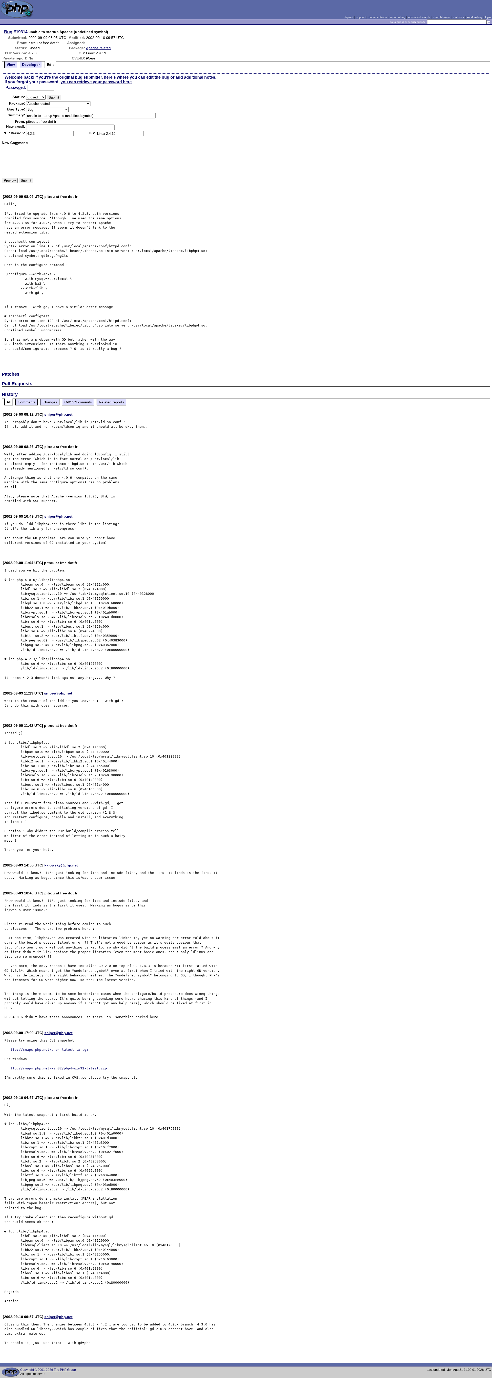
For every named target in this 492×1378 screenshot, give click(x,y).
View (11, 65)
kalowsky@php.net (61, 865)
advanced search (419, 17)
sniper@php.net (58, 414)
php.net (348, 17)
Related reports (111, 402)
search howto (441, 17)
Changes (50, 402)
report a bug (397, 17)
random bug (474, 17)
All (9, 402)
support (361, 17)
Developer (31, 65)
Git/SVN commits (78, 402)
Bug (8, 31)
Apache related (98, 48)
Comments (26, 402)
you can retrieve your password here (96, 82)
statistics (458, 17)
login (488, 17)
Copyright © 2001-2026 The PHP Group (48, 1370)
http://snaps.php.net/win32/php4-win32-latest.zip (57, 1068)
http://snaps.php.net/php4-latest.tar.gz (48, 1050)
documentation (378, 17)
